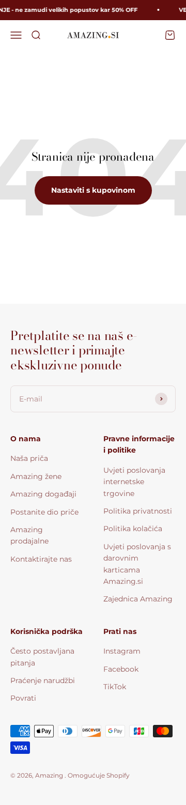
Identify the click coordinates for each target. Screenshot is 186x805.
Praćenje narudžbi (42, 680)
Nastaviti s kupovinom (93, 190)
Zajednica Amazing (138, 598)
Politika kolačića (132, 528)
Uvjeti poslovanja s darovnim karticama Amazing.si (137, 564)
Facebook (120, 669)
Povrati (23, 698)
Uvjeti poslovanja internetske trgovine (134, 482)
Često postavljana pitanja (42, 656)
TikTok (114, 686)
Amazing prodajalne (29, 535)
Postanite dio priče (44, 512)
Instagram (122, 651)
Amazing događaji (43, 494)
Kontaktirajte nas (41, 559)
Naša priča (29, 458)
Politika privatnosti (137, 511)
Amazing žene (35, 476)
